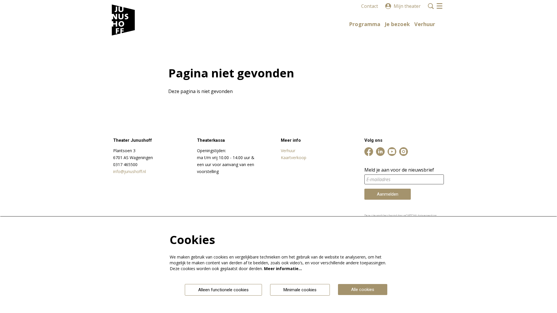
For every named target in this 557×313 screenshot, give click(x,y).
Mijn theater (407, 6)
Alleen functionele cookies (223, 289)
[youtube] (392, 151)
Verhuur (288, 150)
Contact (369, 6)
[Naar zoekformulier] (430, 6)
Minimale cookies (300, 289)
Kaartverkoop (293, 157)
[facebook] (368, 151)
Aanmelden (387, 194)
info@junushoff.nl (129, 171)
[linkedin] (380, 151)
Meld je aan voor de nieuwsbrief (399, 170)
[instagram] (403, 151)
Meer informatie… (283, 268)
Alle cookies (362, 289)
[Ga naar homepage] (123, 20)
